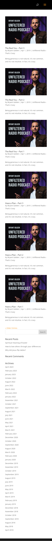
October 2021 (10, 404)
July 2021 (8, 415)
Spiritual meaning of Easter (16, 343)
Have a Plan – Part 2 (14, 255)
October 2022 (10, 378)
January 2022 (10, 397)
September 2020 (12, 445)
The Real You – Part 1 (14, 151)
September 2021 (12, 408)
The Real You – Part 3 (14, 48)
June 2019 (9, 485)
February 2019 (11, 500)
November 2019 (11, 467)
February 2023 (11, 371)
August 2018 (10, 523)
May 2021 (9, 422)
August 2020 (10, 448)
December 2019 (11, 463)
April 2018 (9, 530)
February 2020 (11, 456)
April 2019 (9, 493)
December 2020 (11, 437)
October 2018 (10, 515)
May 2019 (9, 489)
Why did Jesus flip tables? (15, 350)
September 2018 (12, 519)
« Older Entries (11, 328)
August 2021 (10, 411)
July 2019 (8, 482)
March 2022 (10, 389)
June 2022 (9, 385)
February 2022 (11, 393)
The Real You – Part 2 (14, 100)
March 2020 (10, 452)
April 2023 (9, 367)
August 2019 (10, 478)
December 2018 (11, 508)
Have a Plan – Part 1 (14, 306)
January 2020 (10, 459)
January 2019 (10, 504)
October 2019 (10, 471)
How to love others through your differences (23, 346)
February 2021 (11, 434)
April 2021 (9, 426)
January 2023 (10, 374)
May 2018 (9, 526)
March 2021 (10, 430)
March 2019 (10, 497)
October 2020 (10, 441)
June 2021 (9, 419)
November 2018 (11, 511)
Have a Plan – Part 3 (14, 203)
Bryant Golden (13, 50)
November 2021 (11, 400)
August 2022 (10, 382)
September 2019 (12, 474)
